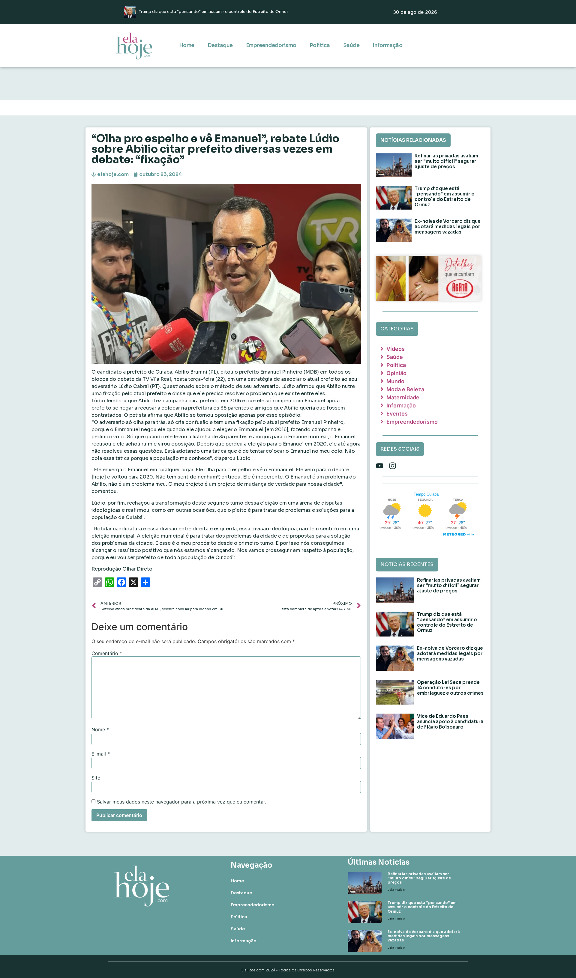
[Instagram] (392, 466)
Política (320, 45)
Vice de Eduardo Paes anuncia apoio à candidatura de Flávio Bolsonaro (450, 721)
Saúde (351, 45)
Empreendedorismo (271, 45)
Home (186, 45)
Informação (387, 45)
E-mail (101, 753)
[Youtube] (379, 466)
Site (96, 777)
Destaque (220, 45)
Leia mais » (396, 890)
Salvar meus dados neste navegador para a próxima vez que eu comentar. (181, 801)
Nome (100, 729)
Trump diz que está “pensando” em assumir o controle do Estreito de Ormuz (445, 196)
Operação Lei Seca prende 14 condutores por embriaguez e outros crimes (450, 687)
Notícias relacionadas (413, 140)
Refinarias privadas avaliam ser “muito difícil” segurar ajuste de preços (446, 161)
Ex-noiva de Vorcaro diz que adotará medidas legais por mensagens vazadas (448, 226)
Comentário (107, 653)
